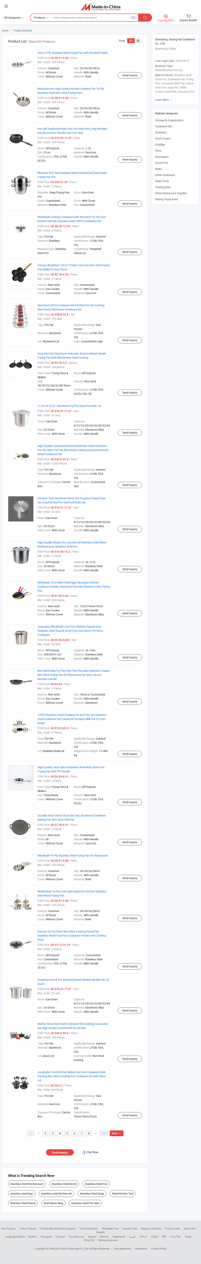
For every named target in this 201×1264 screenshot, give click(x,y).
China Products (28, 1228)
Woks (158, 169)
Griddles (160, 144)
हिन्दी (164, 1236)
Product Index (172, 1228)
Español (32, 1236)
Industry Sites (130, 1228)
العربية (132, 1236)
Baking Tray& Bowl (166, 199)
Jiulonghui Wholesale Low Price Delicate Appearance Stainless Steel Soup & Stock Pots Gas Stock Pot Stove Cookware (70, 631)
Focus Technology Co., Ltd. (74, 1248)
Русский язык (76, 1236)
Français (60, 1236)
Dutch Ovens (163, 138)
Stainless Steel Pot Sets (85, 1203)
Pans (158, 150)
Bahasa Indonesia (108, 1240)
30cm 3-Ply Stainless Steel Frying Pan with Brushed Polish (72, 53)
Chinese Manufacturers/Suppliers (58, 1228)
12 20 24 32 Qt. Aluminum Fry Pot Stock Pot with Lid (69, 406)
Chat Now (92, 1152)
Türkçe (188, 1236)
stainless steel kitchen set (56, 1193)
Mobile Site (190, 1228)
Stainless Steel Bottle (64, 1184)
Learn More (164, 99)
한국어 (143, 1236)
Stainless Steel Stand (23, 1203)
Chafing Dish (163, 187)
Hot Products (8, 1228)
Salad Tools (162, 181)
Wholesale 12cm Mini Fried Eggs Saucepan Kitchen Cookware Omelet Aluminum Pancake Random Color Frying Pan (73, 586)
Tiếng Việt (88, 1240)
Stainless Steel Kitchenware (27, 1184)
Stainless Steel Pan (96, 1184)
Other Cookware (165, 175)
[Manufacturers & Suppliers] (100, 7)
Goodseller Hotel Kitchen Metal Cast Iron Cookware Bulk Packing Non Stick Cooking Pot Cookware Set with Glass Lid (71, 1076)
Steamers (161, 132)
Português (46, 1236)
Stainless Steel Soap (92, 1193)
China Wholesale (89, 1228)
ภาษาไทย (176, 1236)
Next (116, 1133)
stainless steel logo (21, 1193)
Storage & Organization (169, 120)
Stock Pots (161, 163)
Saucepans (162, 157)
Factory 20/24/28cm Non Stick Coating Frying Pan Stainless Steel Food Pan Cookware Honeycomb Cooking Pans (71, 935)
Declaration (141, 1248)
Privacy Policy (158, 1248)
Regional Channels (151, 1228)
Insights (100, 1232)
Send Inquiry (129, 75)
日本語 (154, 1236)
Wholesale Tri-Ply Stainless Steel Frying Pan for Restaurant (72, 855)
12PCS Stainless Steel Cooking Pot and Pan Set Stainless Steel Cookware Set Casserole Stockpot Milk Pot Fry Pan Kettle (71, 719)
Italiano (92, 1236)
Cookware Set (163, 126)
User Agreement (122, 1248)
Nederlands (119, 1236)
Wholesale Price (110, 1228)
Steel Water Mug (53, 1203)
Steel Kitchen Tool (122, 1193)
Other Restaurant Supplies (171, 193)
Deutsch (104, 1236)
